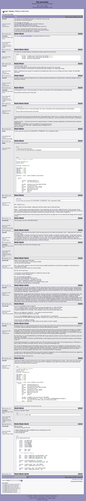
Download (35, 495)
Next (12, 14)
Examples (47, 495)
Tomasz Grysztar (42, 497)
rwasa (46, 499)
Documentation (41, 495)
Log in (51, 7)
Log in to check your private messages (41, 7)
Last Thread (73, 481)
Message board (53, 495)
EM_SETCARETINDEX (26, 36)
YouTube (53, 497)
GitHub (50, 497)
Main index (30, 495)
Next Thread (79, 481)
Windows (11, 11)
